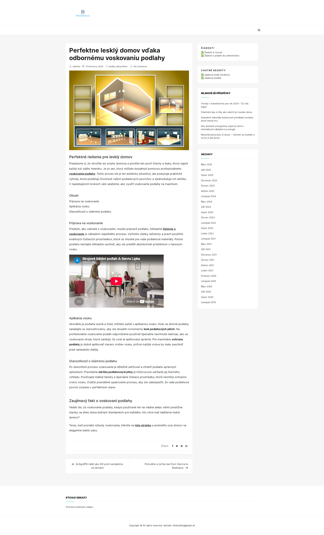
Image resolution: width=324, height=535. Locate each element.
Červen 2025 (208, 185)
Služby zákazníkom (118, 66)
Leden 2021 (207, 270)
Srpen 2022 (207, 228)
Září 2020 (206, 291)
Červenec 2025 (209, 180)
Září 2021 (206, 249)
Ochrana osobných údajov (79, 507)
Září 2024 (206, 206)
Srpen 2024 (207, 212)
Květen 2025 (207, 191)
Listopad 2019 (208, 302)
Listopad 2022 (208, 222)
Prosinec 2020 (208, 275)
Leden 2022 (207, 233)
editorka (76, 66)
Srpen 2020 (207, 297)
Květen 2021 (207, 265)
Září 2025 (206, 169)
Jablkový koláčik (212, 78)
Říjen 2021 (206, 244)
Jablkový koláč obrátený (217, 74)
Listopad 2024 (208, 196)
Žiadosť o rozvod (213, 52)
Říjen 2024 (206, 201)
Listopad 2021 (208, 238)
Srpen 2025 (207, 175)
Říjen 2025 (206, 164)
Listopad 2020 (208, 281)
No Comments (140, 66)
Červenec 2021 (209, 254)
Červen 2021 (207, 259)
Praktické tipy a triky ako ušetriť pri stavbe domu (226, 112)
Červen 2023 (208, 217)
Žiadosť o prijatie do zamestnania (221, 55)
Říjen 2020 (206, 286)
